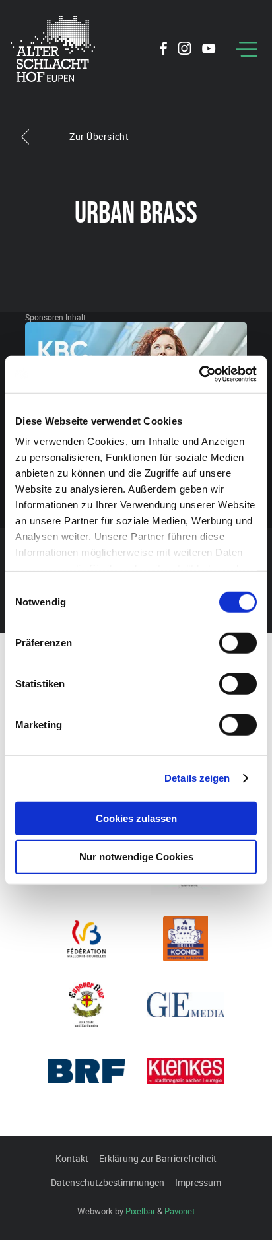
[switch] (238, 642)
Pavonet (179, 1211)
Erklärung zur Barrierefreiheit (158, 1158)
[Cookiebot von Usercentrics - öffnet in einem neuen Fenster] (199, 374)
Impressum (198, 1182)
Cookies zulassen (136, 817)
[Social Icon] (163, 50)
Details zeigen (197, 778)
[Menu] (246, 49)
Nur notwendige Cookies (136, 856)
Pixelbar (140, 1211)
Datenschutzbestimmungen (107, 1182)
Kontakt (71, 1158)
